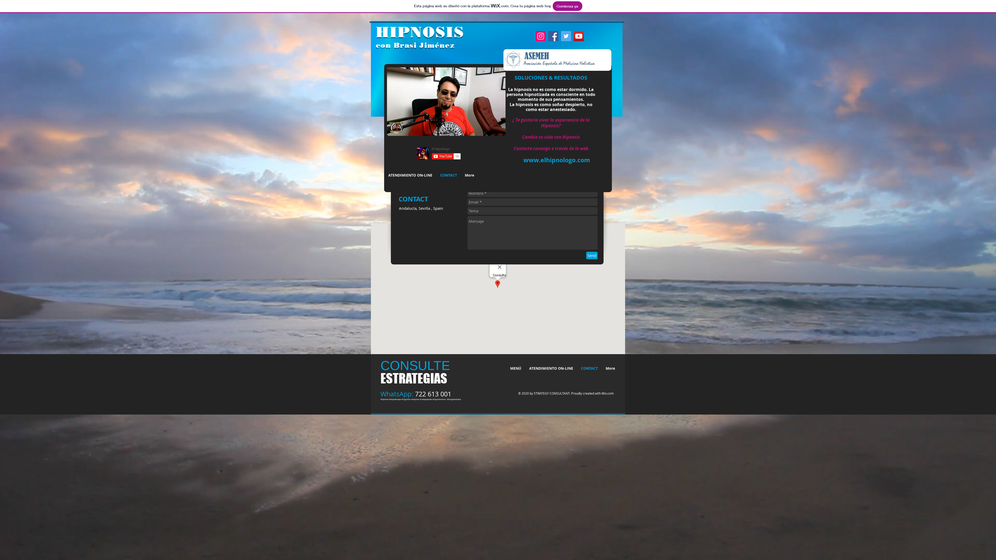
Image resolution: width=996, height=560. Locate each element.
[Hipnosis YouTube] (579, 36)
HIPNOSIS (420, 32)
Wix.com (607, 393)
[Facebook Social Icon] (553, 36)
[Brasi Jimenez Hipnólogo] (541, 36)
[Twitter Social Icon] (566, 36)
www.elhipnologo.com (556, 160)
